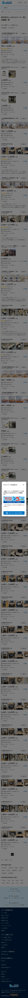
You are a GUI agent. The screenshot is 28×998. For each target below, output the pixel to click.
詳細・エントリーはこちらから (14, 513)
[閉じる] (23, 484)
